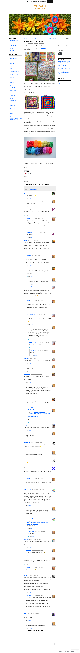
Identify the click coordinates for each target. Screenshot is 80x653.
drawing (59, 65)
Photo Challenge (22, 12)
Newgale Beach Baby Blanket (14, 47)
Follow (60, 53)
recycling (62, 71)
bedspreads (41, 179)
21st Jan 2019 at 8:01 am (36, 433)
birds (67, 61)
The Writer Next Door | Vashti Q (15, 114)
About (15, 11)
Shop (34, 11)
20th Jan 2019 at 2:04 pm (34, 425)
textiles (59, 72)
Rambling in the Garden (13, 58)
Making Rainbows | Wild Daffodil (34, 186)
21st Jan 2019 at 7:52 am (36, 595)
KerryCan (26, 539)
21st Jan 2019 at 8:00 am (36, 451)
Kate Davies (12, 92)
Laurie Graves (27, 374)
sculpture (65, 71)
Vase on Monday (66, 72)
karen (25, 240)
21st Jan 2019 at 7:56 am (36, 507)
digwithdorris (27, 209)
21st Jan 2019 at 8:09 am (36, 300)
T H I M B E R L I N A (13, 87)
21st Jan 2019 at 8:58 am (38, 518)
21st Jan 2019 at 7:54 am (36, 550)
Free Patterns (28, 11)
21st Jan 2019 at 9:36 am (42, 342)
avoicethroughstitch (13, 64)
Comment (51, 643)
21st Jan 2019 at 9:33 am (38, 327)
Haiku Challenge (62, 66)
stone (67, 71)
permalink (26, 181)
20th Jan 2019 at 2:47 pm (35, 374)
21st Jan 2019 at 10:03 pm (36, 201)
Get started (50, 1)
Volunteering (12, 51)
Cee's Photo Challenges (13, 106)
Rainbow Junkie (27, 489)
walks (59, 73)
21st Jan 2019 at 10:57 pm (38, 278)
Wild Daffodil (40, 6)
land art (59, 68)
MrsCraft (26, 358)
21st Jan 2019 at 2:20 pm (37, 459)
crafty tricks (66, 62)
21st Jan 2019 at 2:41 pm (37, 398)
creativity (60, 64)
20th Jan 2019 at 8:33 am (32, 613)
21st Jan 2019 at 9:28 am (38, 531)
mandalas (62, 68)
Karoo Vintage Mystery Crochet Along (31, 38)
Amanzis (27, 113)
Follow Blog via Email (63, 43)
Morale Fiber (12, 75)
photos (65, 69)
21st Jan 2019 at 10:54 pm (34, 268)
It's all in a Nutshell (13, 80)
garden (64, 65)
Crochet (34, 179)
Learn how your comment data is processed (46, 647)
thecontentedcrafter (28, 286)
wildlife (62, 73)
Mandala (47, 84)
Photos (65, 11)
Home (11, 11)
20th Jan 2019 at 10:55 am (32, 558)
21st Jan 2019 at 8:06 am (36, 366)
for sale (61, 65)
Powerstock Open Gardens (14, 40)
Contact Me (30, 12)
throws (48, 179)
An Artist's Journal (13, 90)
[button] (28, 56)
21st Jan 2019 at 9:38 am (41, 350)
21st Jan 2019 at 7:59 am (36, 478)
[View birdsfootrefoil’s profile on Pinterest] (59, 83)
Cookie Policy (22, 650)
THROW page (43, 48)
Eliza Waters (12, 82)
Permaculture (58, 11)
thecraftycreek (12, 69)
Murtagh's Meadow (13, 97)
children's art (60, 62)
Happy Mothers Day (13, 45)
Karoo (33, 127)
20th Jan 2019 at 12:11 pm (33, 539)
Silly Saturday (52, 38)
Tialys (11, 68)
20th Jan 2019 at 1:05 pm (37, 467)
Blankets (39, 11)
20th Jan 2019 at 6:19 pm (33, 358)
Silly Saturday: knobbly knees (14, 42)
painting (69, 68)
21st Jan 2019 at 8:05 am (36, 385)
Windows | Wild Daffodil (33, 189)
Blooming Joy (12, 43)
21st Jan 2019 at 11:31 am (32, 240)
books (69, 61)
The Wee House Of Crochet (14, 74)
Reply (38, 193)
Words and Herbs (12, 56)
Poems (51, 11)
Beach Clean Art (12, 98)
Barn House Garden (13, 85)
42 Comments (41, 43)
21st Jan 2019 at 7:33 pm (32, 193)
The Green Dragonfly (13, 95)
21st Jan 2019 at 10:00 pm (36, 255)
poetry (68, 69)
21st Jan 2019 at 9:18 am (40, 314)
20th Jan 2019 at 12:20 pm (36, 489)
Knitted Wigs (13, 12)
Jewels (25, 193)
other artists (65, 68)
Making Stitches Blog (13, 88)
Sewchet (11, 113)
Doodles (69, 64)
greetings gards (68, 65)
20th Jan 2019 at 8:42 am (36, 622)
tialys (25, 575)
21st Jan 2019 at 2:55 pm (38, 409)
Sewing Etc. (12, 77)
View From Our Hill (13, 60)
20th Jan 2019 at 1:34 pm (34, 442)
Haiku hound (12, 103)
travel (62, 72)
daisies (67, 64)
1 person (29, 198)
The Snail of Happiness (13, 111)
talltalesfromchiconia (13, 79)
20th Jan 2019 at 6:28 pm (37, 286)
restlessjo (11, 84)
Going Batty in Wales (13, 61)
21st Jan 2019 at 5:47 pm (35, 209)
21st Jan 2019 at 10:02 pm (36, 218)
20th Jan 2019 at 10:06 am (31, 575)
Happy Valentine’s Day (13, 48)
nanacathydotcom (12, 105)
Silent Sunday (12, 50)
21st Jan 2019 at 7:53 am (36, 567)
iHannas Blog (12, 116)
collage (63, 62)
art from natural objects (62, 61)
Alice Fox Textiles (13, 63)
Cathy (25, 613)
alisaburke (11, 120)
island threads (12, 101)
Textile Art (46, 11)
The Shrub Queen (12, 66)
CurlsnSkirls (27, 442)
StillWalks (11, 110)
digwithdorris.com (13, 100)
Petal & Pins (12, 93)
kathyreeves (26, 425)
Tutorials (20, 11)
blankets (45, 179)
